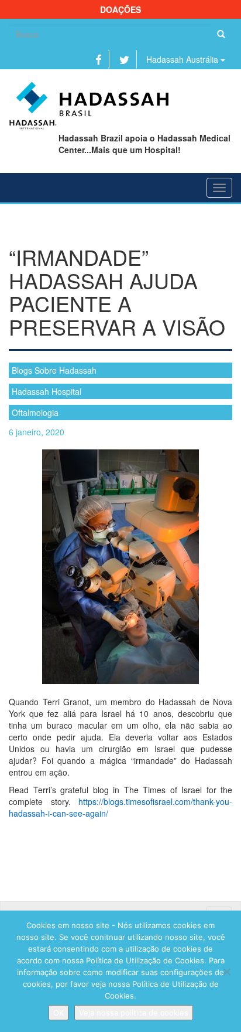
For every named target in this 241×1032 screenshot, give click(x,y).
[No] (226, 971)
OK (58, 1012)
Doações (120, 9)
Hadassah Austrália (183, 59)
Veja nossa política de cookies (133, 1012)
